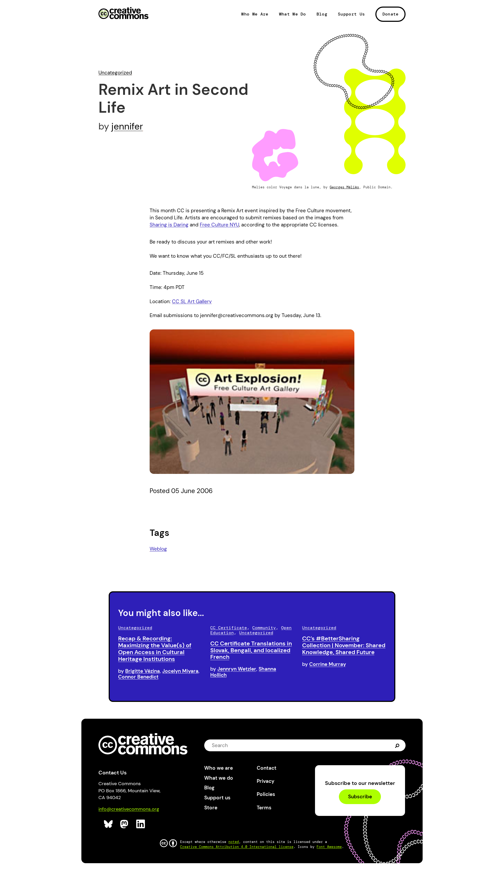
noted (233, 842)
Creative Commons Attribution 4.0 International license (236, 847)
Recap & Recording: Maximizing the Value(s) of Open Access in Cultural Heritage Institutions (154, 648)
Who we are (218, 768)
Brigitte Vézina (142, 671)
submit (397, 745)
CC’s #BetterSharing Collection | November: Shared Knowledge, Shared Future (343, 645)
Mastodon (124, 824)
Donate (390, 14)
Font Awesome (329, 847)
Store (210, 807)
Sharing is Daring (169, 224)
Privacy (265, 781)
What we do (218, 778)
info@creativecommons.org (128, 809)
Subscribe (360, 797)
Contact (266, 768)
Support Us (351, 14)
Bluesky (108, 824)
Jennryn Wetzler (236, 669)
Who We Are (254, 14)
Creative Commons (123, 13)
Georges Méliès (344, 187)
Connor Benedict (138, 677)
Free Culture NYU (219, 224)
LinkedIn (140, 824)
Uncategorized (115, 72)
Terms (264, 807)
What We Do (292, 14)
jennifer (127, 126)
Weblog (158, 549)
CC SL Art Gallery (192, 301)
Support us (217, 797)
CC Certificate (228, 627)
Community (264, 627)
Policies (266, 794)
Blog (322, 14)
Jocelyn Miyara (180, 671)
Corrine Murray (327, 664)
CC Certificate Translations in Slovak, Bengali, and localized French (251, 650)
